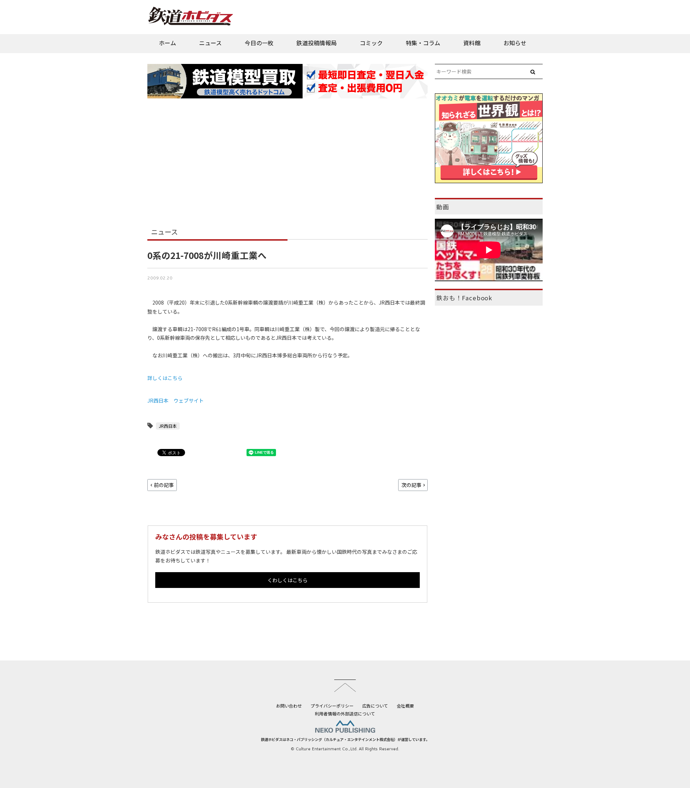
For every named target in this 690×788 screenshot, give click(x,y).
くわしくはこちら (287, 580)
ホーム (167, 42)
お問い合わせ (289, 706)
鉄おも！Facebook (464, 297)
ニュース (210, 42)
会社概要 (405, 706)
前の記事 (164, 484)
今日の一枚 (259, 42)
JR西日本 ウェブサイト (175, 400)
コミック (371, 42)
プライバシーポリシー (332, 706)
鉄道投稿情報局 (316, 42)
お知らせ (514, 42)
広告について (375, 706)
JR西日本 (168, 426)
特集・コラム (423, 42)
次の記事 (411, 484)
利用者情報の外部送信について (345, 713)
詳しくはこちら (165, 377)
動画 (442, 207)
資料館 (471, 42)
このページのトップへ (345, 685)
